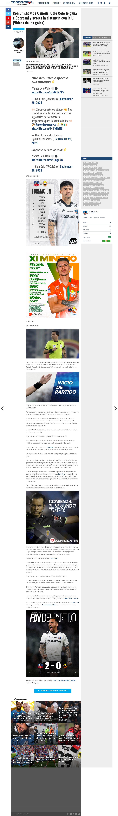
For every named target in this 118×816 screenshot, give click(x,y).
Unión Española (88, 177)
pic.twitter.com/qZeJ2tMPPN (48, 92)
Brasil (86, 195)
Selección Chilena (69, 3)
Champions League (89, 187)
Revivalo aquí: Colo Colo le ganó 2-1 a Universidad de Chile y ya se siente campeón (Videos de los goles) (101, 44)
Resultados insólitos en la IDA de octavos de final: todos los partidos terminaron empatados (101, 80)
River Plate (100, 187)
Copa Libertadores (102, 170)
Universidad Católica (71, 598)
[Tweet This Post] (8, 14)
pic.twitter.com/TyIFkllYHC (47, 128)
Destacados (98, 175)
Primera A (87, 200)
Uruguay (86, 197)
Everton (99, 195)
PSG (97, 205)
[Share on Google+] (8, 22)
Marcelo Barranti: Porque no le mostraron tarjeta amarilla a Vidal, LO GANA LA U (101, 61)
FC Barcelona (103, 197)
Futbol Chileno (88, 175)
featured (86, 162)
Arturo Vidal (99, 185)
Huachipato (101, 180)
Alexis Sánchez (88, 185)
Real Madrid (95, 190)
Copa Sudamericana (90, 180)
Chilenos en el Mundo (86, 3)
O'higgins (86, 190)
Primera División (43, 3)
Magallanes (95, 200)
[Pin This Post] (8, 18)
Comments (107, 37)
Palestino (98, 177)
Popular (88, 37)
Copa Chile (106, 177)
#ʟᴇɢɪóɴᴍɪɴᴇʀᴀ (45, 124)
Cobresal (16, 62)
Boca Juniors (104, 190)
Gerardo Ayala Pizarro (18, 51)
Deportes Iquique (89, 205)
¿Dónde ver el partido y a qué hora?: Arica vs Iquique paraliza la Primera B (101, 52)
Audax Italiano (96, 182)
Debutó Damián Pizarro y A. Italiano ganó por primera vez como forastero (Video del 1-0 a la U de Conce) (101, 71)
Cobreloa (92, 195)
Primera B (56, 3)
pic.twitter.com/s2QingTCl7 (47, 160)
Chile (99, 167)
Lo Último (97, 37)
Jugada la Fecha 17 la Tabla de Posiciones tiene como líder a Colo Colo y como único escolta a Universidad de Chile (101, 91)
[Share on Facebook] (8, 10)
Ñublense (106, 192)
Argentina (87, 182)
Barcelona (94, 197)
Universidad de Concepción (92, 202)
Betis (105, 195)
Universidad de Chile (49, 605)
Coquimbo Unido (88, 192)
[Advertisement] (97, 21)
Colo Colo (49, 447)
